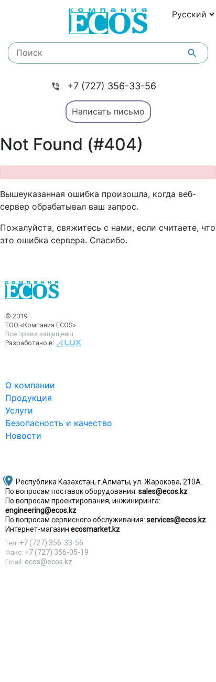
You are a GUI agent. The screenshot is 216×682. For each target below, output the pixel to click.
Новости (23, 435)
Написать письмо (108, 111)
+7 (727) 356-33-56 (111, 85)
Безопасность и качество (58, 423)
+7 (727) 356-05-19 (57, 552)
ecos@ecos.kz (48, 561)
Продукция (28, 397)
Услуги (19, 410)
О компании (30, 385)
